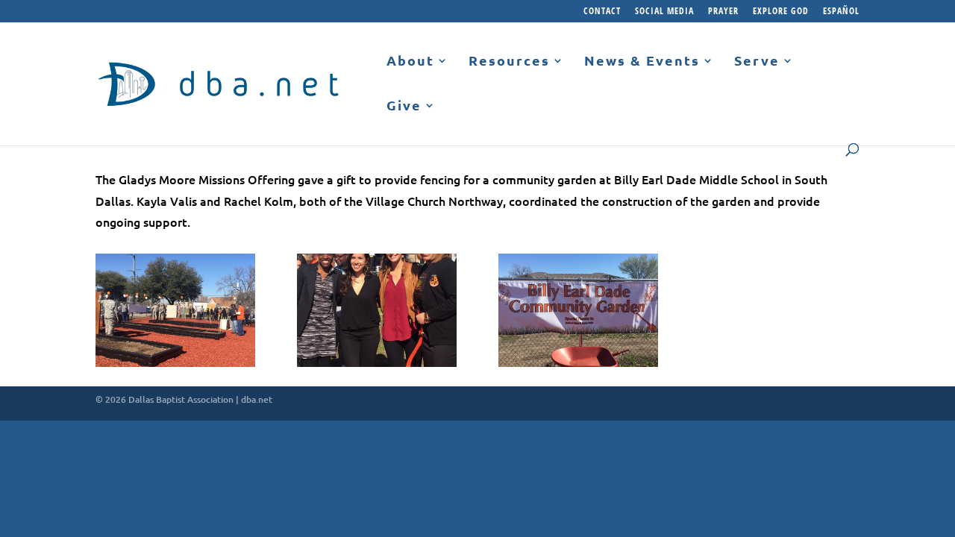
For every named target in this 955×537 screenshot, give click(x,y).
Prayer (723, 12)
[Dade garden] (175, 367)
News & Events (642, 61)
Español (841, 12)
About (410, 61)
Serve (757, 61)
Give (404, 105)
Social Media (664, 12)
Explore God (781, 12)
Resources (509, 61)
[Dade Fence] (578, 367)
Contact (602, 12)
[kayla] (377, 367)
